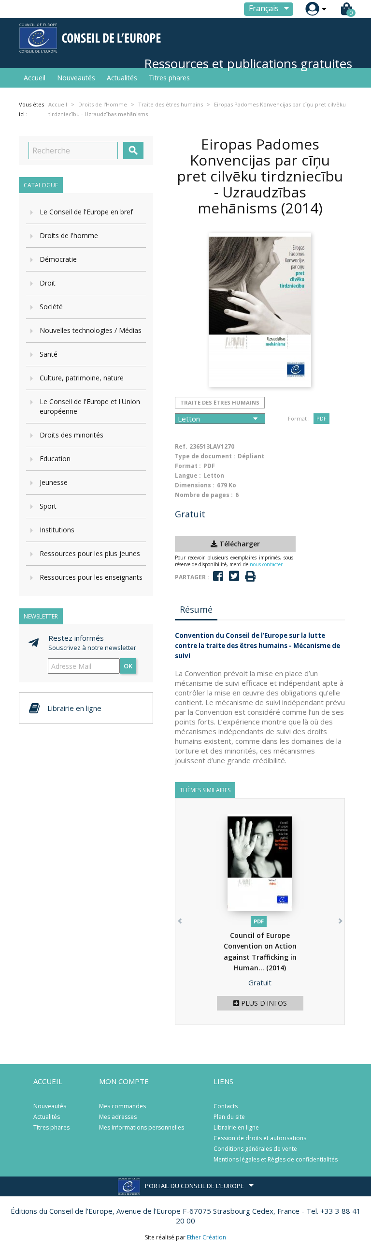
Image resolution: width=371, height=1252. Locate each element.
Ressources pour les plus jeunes (90, 553)
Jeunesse (54, 482)
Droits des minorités (71, 434)
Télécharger (238, 543)
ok (128, 666)
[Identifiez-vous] (312, 9)
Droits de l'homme (69, 235)
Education (55, 458)
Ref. (181, 446)
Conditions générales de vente (255, 1149)
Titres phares (169, 77)
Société (51, 306)
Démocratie (58, 259)
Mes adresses (118, 1117)
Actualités (122, 77)
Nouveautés (76, 77)
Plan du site (229, 1117)
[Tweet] (234, 576)
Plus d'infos (263, 1003)
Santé (48, 354)
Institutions (57, 529)
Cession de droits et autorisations (260, 1138)
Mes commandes (122, 1106)
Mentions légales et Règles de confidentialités (276, 1159)
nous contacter (266, 564)
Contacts (226, 1106)
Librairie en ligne (236, 1127)
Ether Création (206, 1237)
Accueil (34, 77)
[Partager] (218, 576)
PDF (321, 418)
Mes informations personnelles (141, 1127)
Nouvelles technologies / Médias (91, 330)
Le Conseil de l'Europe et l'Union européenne (90, 406)
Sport (48, 506)
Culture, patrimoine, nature (82, 377)
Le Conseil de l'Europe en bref (86, 211)
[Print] (250, 576)
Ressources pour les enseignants (91, 577)
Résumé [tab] (196, 609)
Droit (48, 282)
